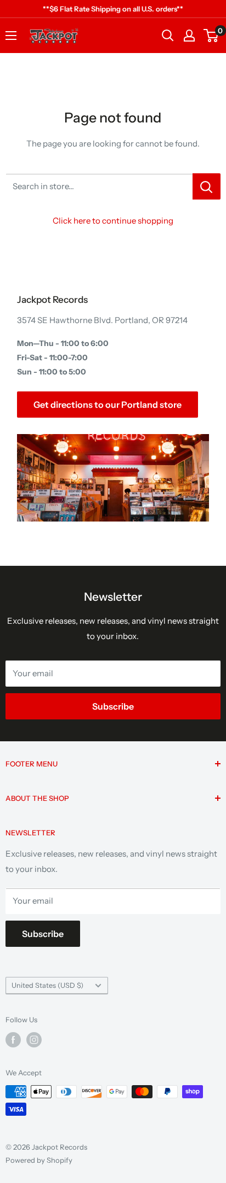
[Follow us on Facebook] (13, 1039)
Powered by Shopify (38, 1160)
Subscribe (113, 706)
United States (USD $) (47, 985)
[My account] (189, 36)
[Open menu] (10, 35)
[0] (211, 35)
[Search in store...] (207, 186)
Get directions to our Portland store (107, 404)
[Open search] (168, 36)
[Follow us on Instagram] (34, 1039)
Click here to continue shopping (113, 220)
